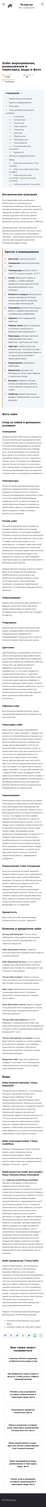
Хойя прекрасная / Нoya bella (26, 184)
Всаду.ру (26, 4)
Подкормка (19, 130)
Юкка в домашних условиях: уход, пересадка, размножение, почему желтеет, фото (23, 1428)
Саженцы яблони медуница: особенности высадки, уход (23, 1359)
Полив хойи (19, 123)
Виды (12, 160)
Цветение (18, 133)
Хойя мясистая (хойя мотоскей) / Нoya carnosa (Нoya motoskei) (22, 178)
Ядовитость (19, 152)
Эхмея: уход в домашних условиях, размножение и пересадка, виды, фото (23, 1481)
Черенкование (20, 143)
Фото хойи (14, 106)
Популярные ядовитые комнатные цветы (23, 1411)
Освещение (19, 117)
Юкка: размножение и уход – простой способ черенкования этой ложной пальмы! (23, 1445)
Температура (19, 120)
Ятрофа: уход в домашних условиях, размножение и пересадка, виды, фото (23, 1394)
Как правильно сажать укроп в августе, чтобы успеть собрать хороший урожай (23, 1376)
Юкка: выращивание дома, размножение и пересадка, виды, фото (23, 1463)
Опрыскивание (20, 126)
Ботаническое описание (20, 99)
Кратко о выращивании (20, 103)
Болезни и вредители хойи (22, 156)
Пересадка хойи (21, 140)
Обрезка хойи (20, 136)
